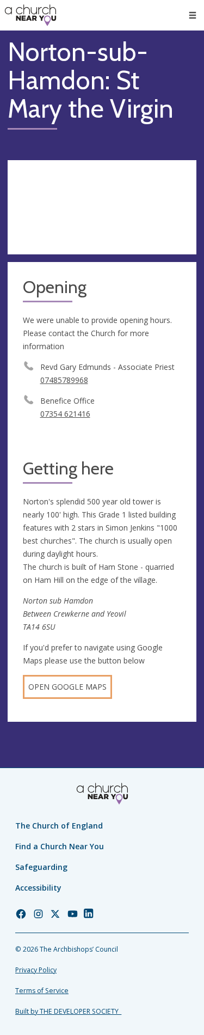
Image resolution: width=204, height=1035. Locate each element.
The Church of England (59, 825)
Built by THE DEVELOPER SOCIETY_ (68, 1011)
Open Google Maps (67, 686)
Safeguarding (41, 867)
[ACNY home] (30, 15)
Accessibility (38, 887)
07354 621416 (65, 414)
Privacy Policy (36, 970)
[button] (192, 15)
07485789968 (64, 380)
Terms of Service (42, 990)
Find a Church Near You (59, 846)
